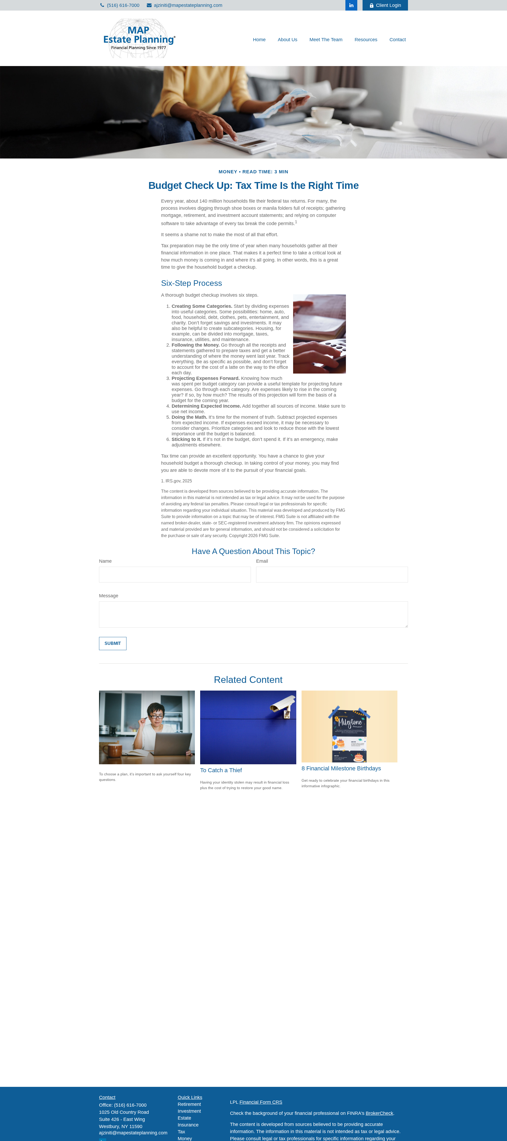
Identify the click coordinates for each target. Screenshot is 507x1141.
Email (262, 561)
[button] (259, 40)
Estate (184, 1118)
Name (105, 561)
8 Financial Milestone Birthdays (341, 768)
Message (108, 595)
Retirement (189, 1104)
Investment (189, 1111)
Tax (181, 1131)
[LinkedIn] (351, 5)
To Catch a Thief (221, 770)
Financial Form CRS (261, 1102)
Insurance (188, 1125)
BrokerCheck (379, 1113)
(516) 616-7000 (123, 5)
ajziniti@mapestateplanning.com (188, 5)
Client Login (388, 5)
